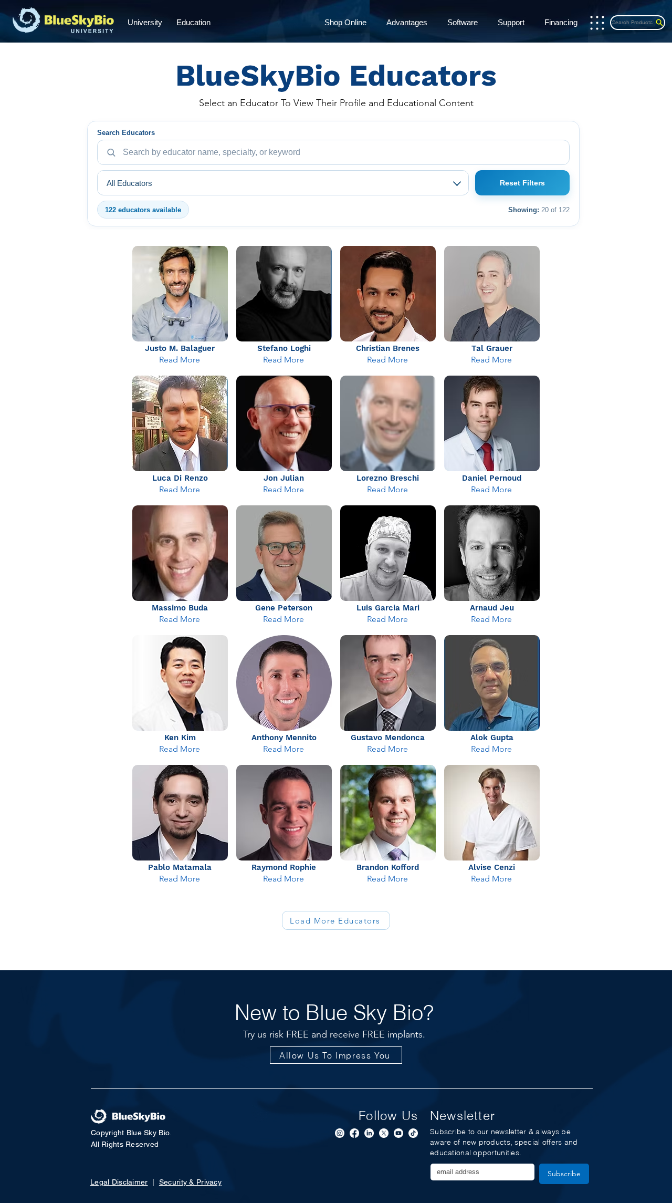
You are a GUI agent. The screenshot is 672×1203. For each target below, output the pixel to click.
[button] (148, 22)
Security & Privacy (190, 1182)
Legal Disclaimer (119, 1182)
